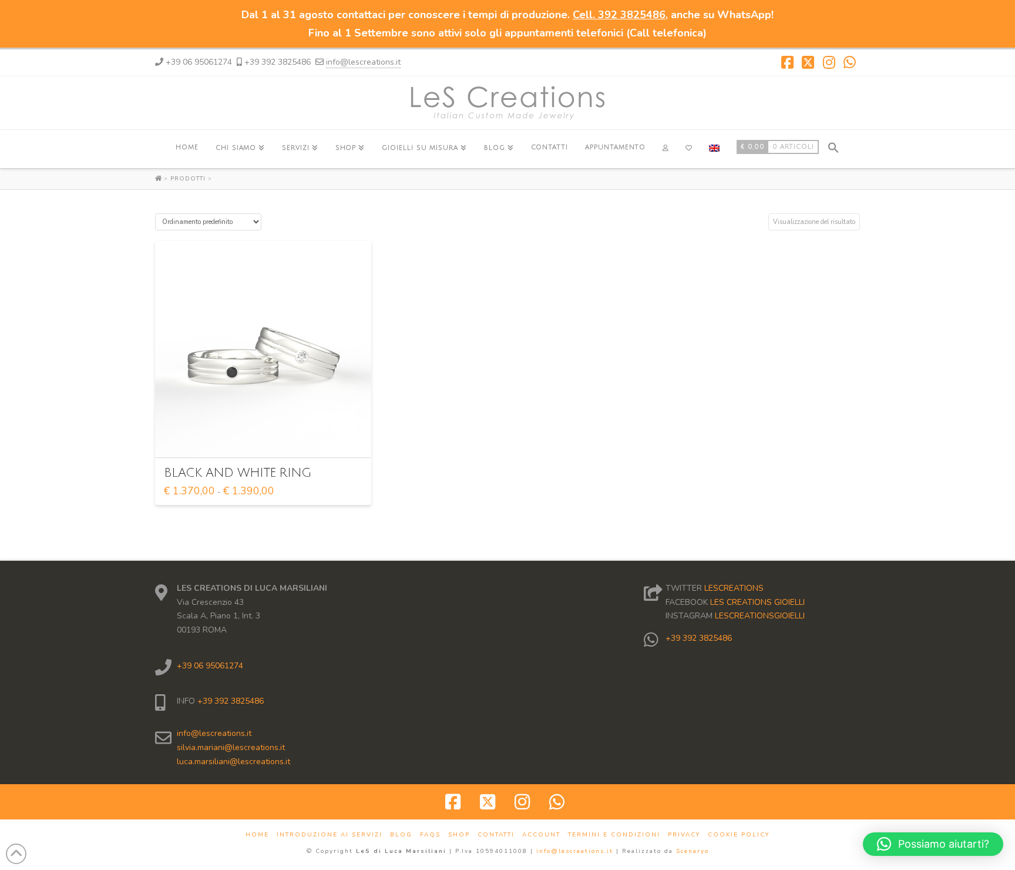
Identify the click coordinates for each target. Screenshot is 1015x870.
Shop (459, 835)
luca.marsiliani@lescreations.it (233, 761)
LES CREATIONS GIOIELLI (757, 602)
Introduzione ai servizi (329, 835)
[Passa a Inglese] (714, 149)
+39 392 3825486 (229, 701)
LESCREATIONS (734, 588)
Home (257, 835)
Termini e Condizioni (614, 835)
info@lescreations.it (363, 62)
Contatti (496, 835)
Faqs (430, 835)
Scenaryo (692, 851)
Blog (401, 835)
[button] (833, 146)
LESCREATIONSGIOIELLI (760, 615)
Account (541, 835)
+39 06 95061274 (210, 665)
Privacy (684, 835)
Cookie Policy (738, 835)
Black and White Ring (237, 473)
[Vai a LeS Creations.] (159, 179)
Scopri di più (267, 438)
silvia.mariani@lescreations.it (231, 747)
